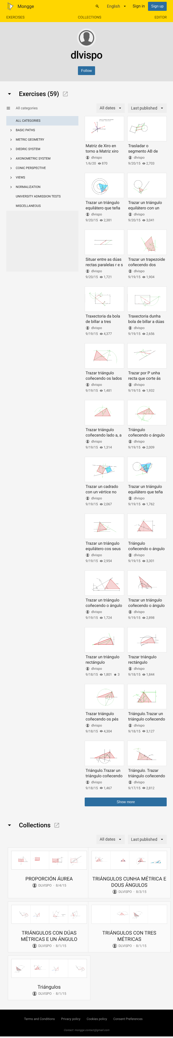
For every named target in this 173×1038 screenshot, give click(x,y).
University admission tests (38, 196)
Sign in (139, 6)
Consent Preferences (128, 1019)
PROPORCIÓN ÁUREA (49, 879)
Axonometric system (33, 158)
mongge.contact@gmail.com (92, 1030)
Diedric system (28, 149)
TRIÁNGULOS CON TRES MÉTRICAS (129, 936)
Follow (86, 71)
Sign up (157, 6)
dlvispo (96, 157)
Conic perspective (31, 168)
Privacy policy (70, 1019)
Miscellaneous (28, 206)
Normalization (28, 187)
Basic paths (25, 130)
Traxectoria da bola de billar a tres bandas (103, 321)
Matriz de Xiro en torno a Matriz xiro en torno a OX (102, 151)
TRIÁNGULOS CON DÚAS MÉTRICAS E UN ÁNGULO (49, 936)
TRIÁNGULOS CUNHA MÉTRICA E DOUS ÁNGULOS (129, 882)
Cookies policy (97, 1019)
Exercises (15, 17)
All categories (28, 121)
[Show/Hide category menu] (11, 108)
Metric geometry (30, 140)
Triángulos (49, 987)
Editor (161, 17)
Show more (126, 802)
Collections (89, 17)
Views (20, 177)
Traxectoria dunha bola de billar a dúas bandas (146, 321)
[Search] (97, 6)
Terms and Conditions (39, 1019)
